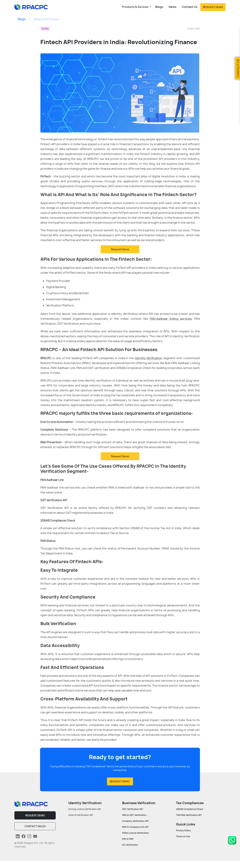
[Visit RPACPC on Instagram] (29, 836)
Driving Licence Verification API (84, 809)
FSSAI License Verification (135, 832)
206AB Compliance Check (189, 809)
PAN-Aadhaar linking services (171, 319)
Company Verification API (135, 820)
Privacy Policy (183, 830)
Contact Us (189, 7)
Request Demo (120, 249)
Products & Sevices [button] (135, 7)
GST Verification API (132, 809)
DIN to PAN (127, 838)
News (172, 7)
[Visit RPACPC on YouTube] (34, 836)
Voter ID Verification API (80, 815)
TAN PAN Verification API (189, 815)
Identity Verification (148, 358)
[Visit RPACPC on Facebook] (23, 836)
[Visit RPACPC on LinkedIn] (17, 836)
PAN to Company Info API (135, 826)
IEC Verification (130, 844)
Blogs (159, 7)
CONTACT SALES (35, 826)
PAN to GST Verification (134, 815)
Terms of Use (183, 836)
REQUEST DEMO (35, 815)
